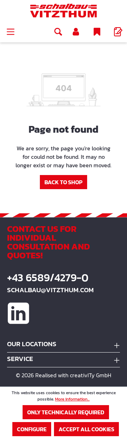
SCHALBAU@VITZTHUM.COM (50, 290)
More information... (72, 399)
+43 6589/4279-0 (48, 277)
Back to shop (63, 182)
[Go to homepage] (63, 11)
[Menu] (11, 31)
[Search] (58, 31)
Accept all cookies (86, 429)
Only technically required (65, 412)
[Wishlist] (97, 31)
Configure (32, 429)
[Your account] (76, 31)
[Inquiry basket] (118, 31)
